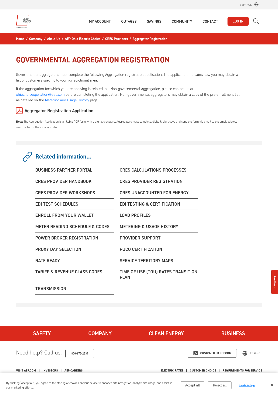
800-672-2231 (79, 353)
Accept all (192, 385)
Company (100, 333)
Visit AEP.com (26, 370)
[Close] (272, 385)
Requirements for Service (242, 370)
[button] (100, 21)
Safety (42, 333)
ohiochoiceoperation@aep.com (40, 94)
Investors (50, 370)
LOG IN (238, 21)
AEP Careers (73, 370)
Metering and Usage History (67, 100)
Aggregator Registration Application (59, 111)
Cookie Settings (247, 385)
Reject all (220, 385)
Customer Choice (203, 370)
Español (246, 5)
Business (233, 333)
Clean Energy (166, 333)
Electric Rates (172, 370)
